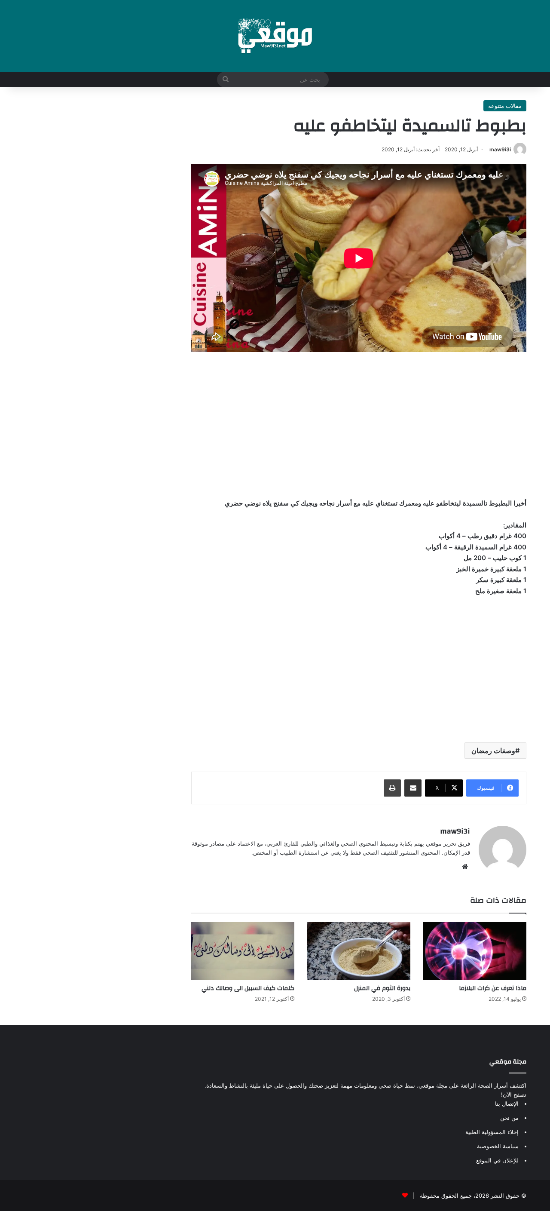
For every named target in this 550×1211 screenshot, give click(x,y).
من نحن (509, 1117)
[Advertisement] (358, 425)
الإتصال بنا (507, 1103)
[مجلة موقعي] (275, 36)
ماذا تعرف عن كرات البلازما (492, 988)
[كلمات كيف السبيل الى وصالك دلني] (242, 951)
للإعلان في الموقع (497, 1160)
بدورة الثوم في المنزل (382, 988)
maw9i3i (500, 149)
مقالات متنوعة (505, 105)
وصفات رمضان (493, 750)
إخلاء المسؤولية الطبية (492, 1131)
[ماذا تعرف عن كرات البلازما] (474, 951)
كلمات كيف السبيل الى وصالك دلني (248, 988)
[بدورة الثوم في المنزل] (358, 951)
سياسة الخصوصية (498, 1146)
